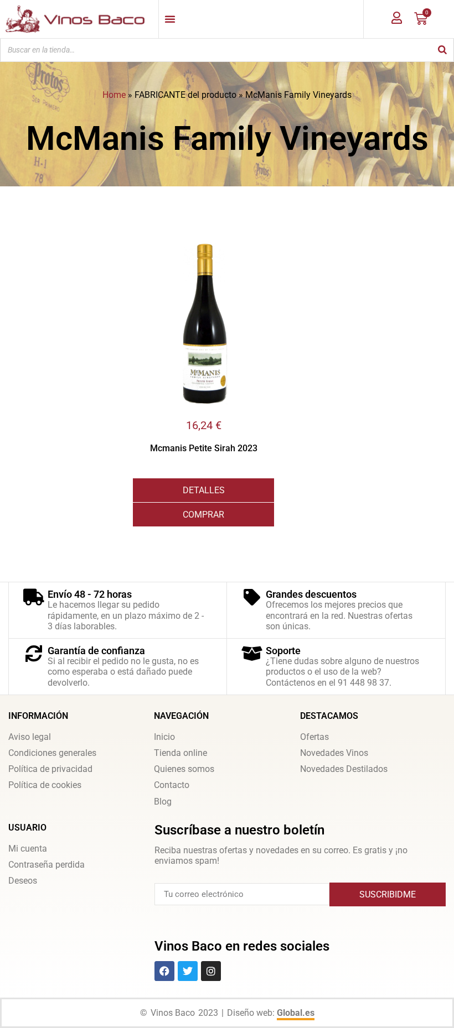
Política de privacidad (50, 769)
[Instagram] (211, 971)
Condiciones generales (52, 753)
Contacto (171, 785)
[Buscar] (442, 50)
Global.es (295, 1013)
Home (114, 95)
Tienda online (180, 753)
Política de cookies (44, 785)
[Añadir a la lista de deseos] (265, 250)
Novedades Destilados (344, 769)
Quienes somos (184, 769)
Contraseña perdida (46, 864)
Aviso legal (29, 737)
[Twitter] (188, 971)
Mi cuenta (27, 848)
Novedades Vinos (334, 753)
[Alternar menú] (170, 18)
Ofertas (314, 737)
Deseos (22, 880)
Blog (163, 801)
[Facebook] (164, 971)
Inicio (164, 737)
